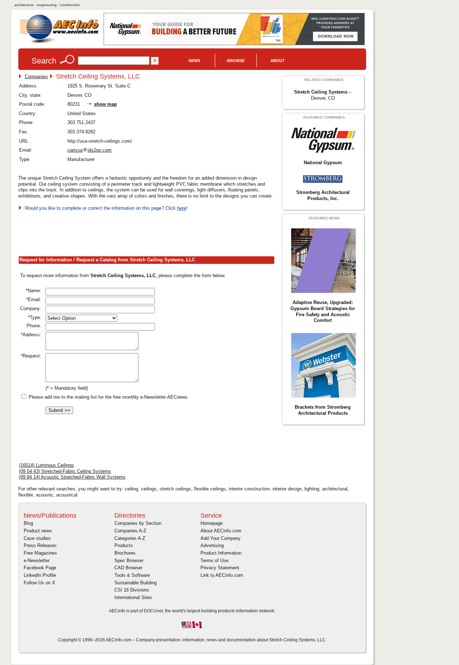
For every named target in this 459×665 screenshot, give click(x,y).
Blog (28, 523)
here (181, 208)
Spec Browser (128, 560)
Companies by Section (137, 523)
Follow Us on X (39, 582)
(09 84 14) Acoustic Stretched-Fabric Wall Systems (72, 477)
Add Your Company (220, 538)
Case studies (37, 538)
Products (123, 545)
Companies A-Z (130, 530)
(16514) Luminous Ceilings (46, 465)
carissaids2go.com (89, 150)
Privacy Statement (219, 567)
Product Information (220, 553)
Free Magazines (40, 553)
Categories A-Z (129, 538)
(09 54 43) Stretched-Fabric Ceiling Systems (65, 471)
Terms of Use (214, 560)
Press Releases (40, 545)
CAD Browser (128, 567)
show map (105, 104)
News (194, 60)
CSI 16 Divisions (131, 590)
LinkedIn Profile (40, 575)
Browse (236, 60)
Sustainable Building (135, 582)
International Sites (133, 597)
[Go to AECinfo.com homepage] (59, 42)
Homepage (211, 523)
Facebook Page (40, 567)
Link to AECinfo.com (221, 575)
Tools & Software (132, 575)
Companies (36, 76)
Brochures (125, 553)
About (277, 60)
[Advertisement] (148, 232)
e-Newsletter (36, 560)
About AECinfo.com (220, 530)
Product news (38, 530)
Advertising (212, 545)
